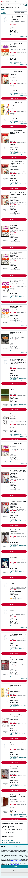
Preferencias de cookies (16, 860)
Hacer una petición (6, 834)
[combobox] (16, 5)
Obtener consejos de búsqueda (9, 838)
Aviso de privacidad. (15, 864)
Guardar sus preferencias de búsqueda (11, 842)
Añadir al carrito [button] (14, 39)
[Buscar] (26, 5)
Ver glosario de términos (7, 840)
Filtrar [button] (4, 12)
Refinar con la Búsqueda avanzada (10, 9)
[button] (23, 36)
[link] (26, 10)
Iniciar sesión (21, 1)
